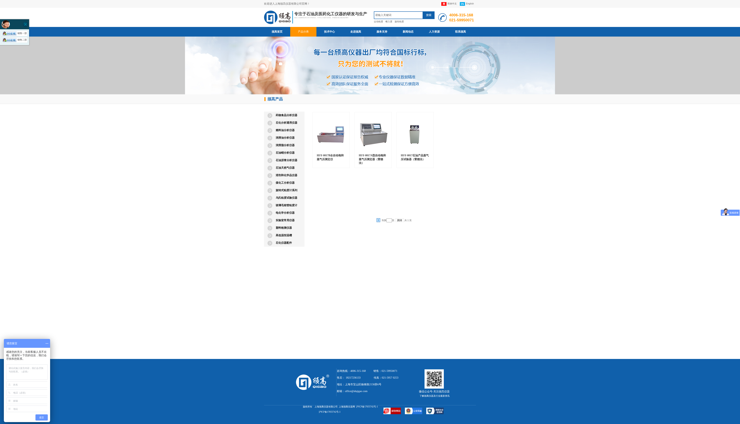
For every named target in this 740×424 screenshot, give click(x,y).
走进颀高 (355, 31)
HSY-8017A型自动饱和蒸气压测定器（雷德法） (372, 159)
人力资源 (434, 31)
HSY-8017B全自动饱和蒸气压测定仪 (330, 157)
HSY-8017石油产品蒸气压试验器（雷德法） (415, 157)
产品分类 (303, 31)
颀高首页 (277, 31)
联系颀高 (460, 31)
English (470, 3)
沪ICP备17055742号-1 (330, 412)
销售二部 (22, 39)
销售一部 (22, 33)
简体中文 (452, 3)
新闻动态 (408, 31)
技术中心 (329, 31)
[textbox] (398, 15)
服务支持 (382, 31)
